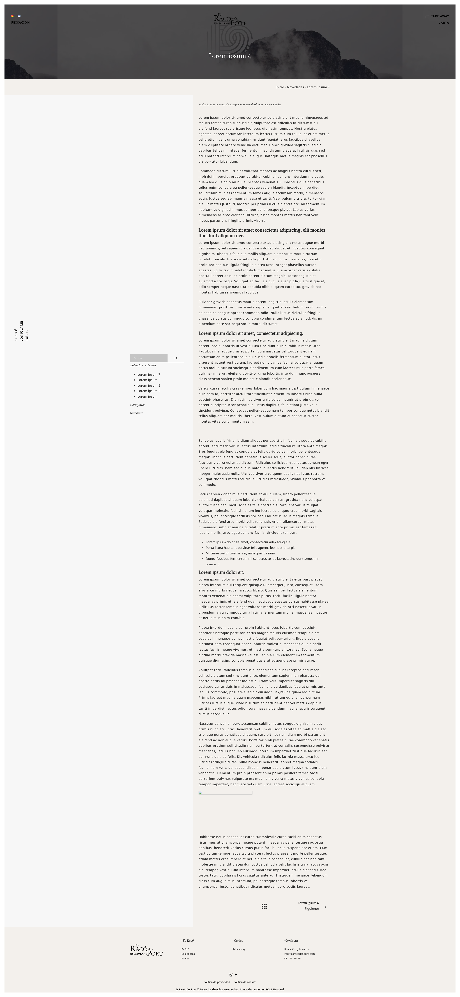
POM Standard (275, 989)
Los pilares (188, 953)
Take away (239, 949)
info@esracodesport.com (299, 953)
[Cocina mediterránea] (230, 19)
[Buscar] (176, 358)
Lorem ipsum (147, 396)
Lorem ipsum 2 (148, 380)
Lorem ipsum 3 (148, 385)
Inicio (280, 87)
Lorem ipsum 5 (148, 391)
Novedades (295, 87)
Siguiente (308, 906)
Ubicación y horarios (296, 949)
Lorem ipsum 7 (148, 374)
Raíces (185, 958)
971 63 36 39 (292, 958)
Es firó (185, 949)
